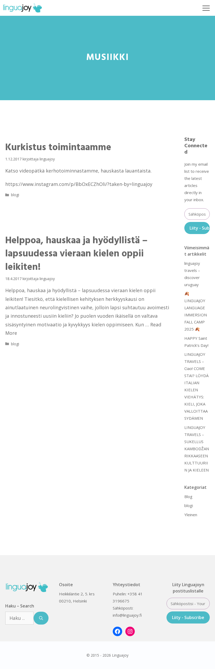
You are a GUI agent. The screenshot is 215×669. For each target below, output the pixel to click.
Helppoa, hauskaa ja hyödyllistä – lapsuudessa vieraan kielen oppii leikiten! (76, 254)
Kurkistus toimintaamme (58, 147)
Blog (188, 496)
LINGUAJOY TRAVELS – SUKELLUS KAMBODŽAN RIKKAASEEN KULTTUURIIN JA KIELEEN (197, 449)
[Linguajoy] (22, 8)
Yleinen (190, 514)
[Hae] (41, 618)
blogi (15, 194)
